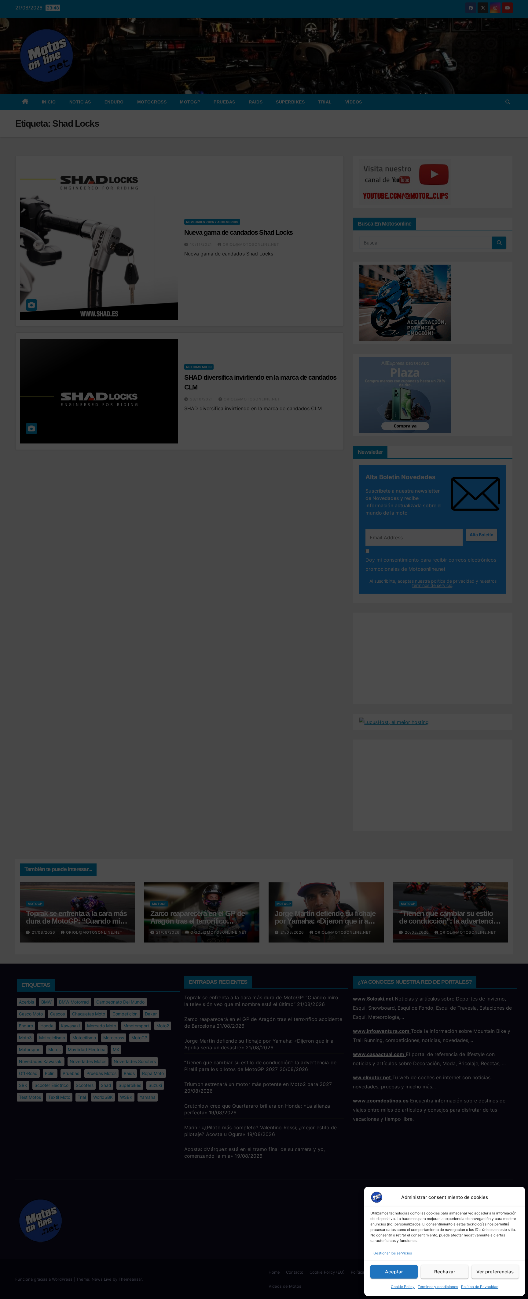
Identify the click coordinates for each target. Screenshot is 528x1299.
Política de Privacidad (479, 1286)
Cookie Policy (403, 1286)
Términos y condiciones (438, 1286)
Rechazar (444, 1272)
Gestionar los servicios (392, 1253)
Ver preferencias (495, 1272)
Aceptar (394, 1272)
